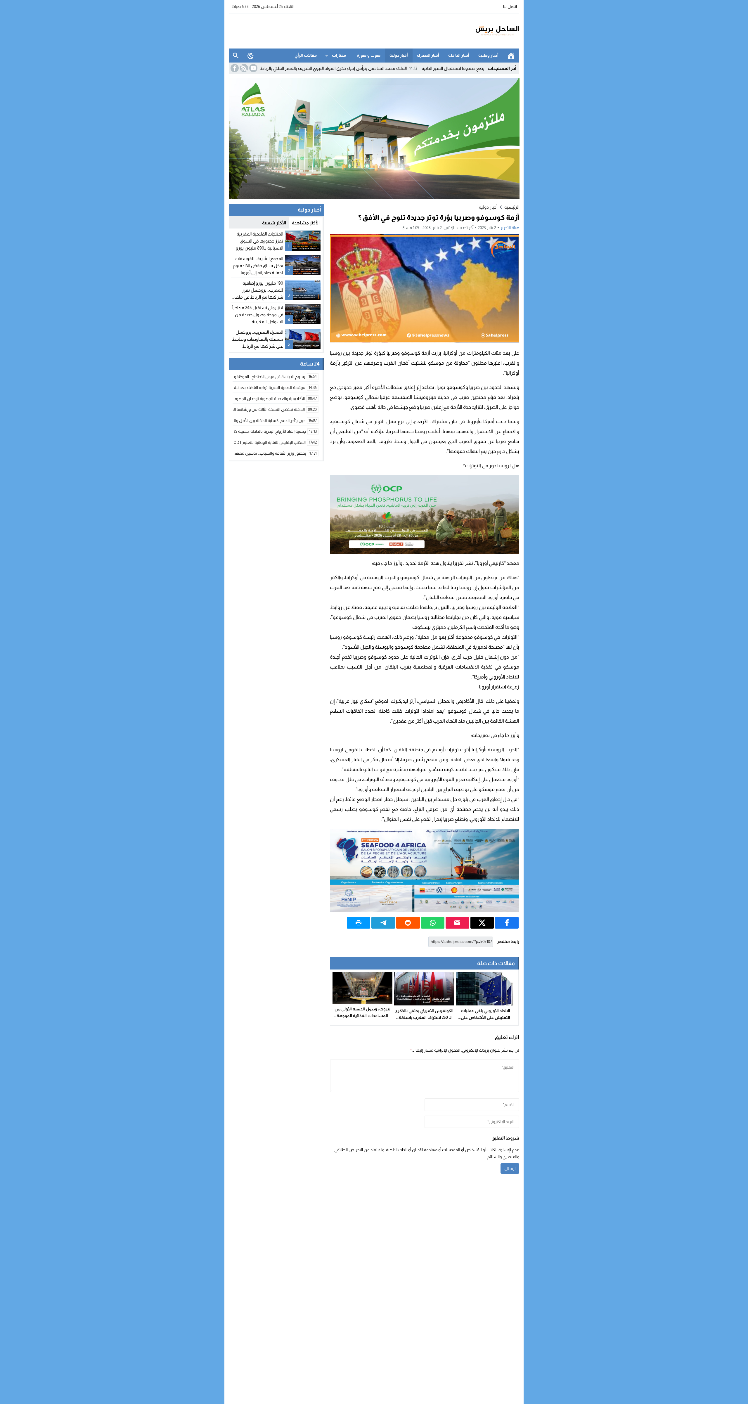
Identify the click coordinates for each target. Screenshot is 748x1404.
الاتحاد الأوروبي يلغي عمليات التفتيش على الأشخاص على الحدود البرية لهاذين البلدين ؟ (485, 1017)
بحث (236, 56)
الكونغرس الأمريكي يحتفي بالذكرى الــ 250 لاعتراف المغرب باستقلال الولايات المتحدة (423, 1017)
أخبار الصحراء (428, 55)
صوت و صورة (368, 55)
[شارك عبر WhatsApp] (433, 922)
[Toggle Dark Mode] (251, 56)
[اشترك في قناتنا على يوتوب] (252, 68)
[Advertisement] (335, 30)
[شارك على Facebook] (506, 922)
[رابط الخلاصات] (243, 68)
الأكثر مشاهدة (306, 222)
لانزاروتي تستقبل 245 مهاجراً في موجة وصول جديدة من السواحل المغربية (257, 314)
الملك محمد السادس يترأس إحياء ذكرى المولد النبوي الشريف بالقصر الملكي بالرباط (389, 68)
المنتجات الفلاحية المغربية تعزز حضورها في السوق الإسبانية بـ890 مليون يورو (259, 240)
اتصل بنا (510, 6)
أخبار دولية (398, 55)
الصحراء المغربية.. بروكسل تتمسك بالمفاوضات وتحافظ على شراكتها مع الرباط (257, 339)
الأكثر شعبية (274, 222)
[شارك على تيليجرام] (383, 922)
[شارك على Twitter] (482, 922)
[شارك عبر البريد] (457, 922)
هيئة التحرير (510, 227)
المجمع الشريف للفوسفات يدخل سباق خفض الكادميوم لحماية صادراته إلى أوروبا (258, 265)
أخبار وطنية (488, 55)
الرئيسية (511, 55)
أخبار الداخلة (458, 55)
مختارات (339, 55)
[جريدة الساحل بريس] (480, 31)
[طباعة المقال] (358, 922)
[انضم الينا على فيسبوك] (234, 68)
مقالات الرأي (306, 55)
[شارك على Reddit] (408, 922)
